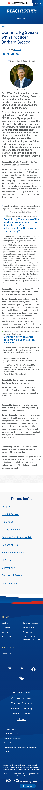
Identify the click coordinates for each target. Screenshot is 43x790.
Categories (20, 18)
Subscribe (27, 786)
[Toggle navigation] (3, 3)
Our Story (6, 623)
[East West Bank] (18, 3)
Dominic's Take (10, 514)
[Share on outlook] (12, 54)
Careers (5, 632)
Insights (6, 506)
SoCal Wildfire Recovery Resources (31, 638)
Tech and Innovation (13, 552)
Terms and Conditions (21, 703)
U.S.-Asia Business (12, 529)
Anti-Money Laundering (21, 708)
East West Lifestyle (12, 575)
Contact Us (6, 653)
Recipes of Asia (10, 544)
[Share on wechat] (17, 54)
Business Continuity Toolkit (17, 537)
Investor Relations (30, 623)
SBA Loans (7, 560)
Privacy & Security (21, 692)
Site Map (21, 719)
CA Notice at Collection (22, 698)
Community (8, 567)
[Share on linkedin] (8, 54)
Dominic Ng (18, 50)
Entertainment (10, 583)
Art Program (7, 636)
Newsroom (27, 632)
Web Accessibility (21, 714)
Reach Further (29, 627)
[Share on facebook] (4, 54)
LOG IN (38, 3)
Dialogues (6, 27)
